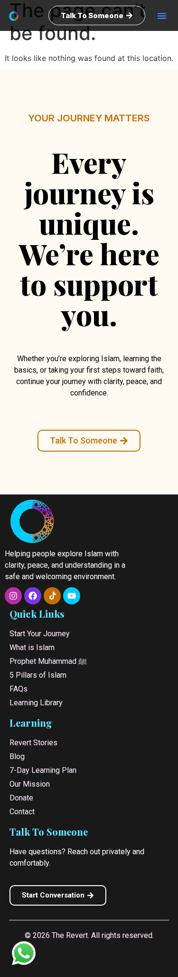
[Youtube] (71, 595)
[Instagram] (13, 595)
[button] (162, 16)
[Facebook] (32, 595)
